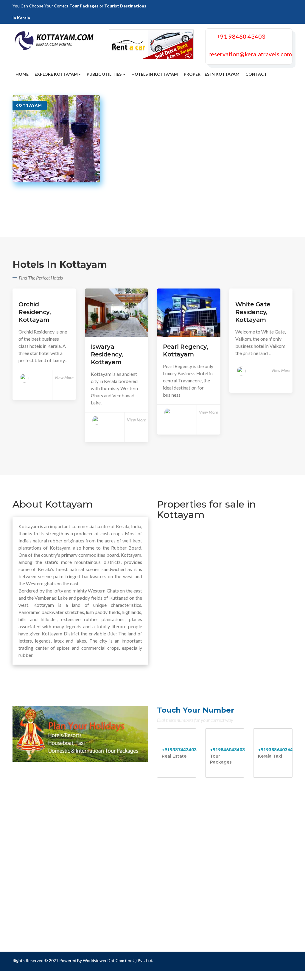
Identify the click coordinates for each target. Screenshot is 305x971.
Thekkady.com (176, 840)
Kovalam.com (175, 850)
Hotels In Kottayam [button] (154, 74)
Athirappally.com (179, 909)
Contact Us (101, 889)
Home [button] (22, 74)
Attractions (101, 840)
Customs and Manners (40, 840)
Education (100, 830)
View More (64, 377)
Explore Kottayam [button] (56, 74)
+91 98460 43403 (241, 36)
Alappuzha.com (177, 869)
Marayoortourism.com (184, 899)
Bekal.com (172, 879)
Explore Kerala (104, 879)
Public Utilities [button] (104, 74)
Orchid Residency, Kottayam (34, 312)
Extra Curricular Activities (116, 860)
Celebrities (101, 850)
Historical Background (40, 830)
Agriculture (29, 850)
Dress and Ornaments (39, 869)
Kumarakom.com (179, 860)
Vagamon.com (176, 919)
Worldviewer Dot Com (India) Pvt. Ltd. (118, 960)
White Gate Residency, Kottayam (252, 312)
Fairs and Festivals (36, 879)
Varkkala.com (175, 889)
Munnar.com (174, 830)
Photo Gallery (103, 869)
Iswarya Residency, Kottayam (107, 354)
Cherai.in (170, 928)
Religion (25, 860)
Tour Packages (84, 5)
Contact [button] (256, 74)
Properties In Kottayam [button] (211, 74)
